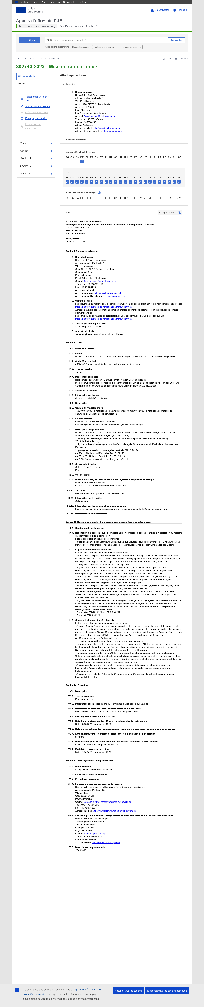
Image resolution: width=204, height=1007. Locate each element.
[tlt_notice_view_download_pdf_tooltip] (67, 182)
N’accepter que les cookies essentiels (167, 991)
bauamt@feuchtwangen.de (97, 833)
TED (18, 58)
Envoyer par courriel (36, 118)
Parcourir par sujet (130, 47)
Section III (25, 158)
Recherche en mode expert (105, 47)
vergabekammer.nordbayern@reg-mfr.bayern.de (107, 802)
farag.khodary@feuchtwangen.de (99, 116)
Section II (25, 150)
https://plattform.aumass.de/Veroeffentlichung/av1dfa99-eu (103, 307)
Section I (25, 143)
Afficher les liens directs (37, 106)
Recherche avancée (80, 47)
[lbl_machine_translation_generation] (99, 192)
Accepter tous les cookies (128, 991)
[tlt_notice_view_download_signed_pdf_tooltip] (82, 161)
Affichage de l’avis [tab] (26, 76)
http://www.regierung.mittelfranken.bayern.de (114, 811)
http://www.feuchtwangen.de (107, 128)
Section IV (25, 166)
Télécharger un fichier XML (36, 99)
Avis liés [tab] (22, 83)
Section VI (25, 173)
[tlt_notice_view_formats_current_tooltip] (179, 212)
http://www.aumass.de (113, 131)
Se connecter (162, 10)
